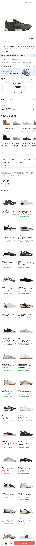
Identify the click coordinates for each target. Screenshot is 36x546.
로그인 (18, 86)
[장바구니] (33, 2)
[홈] (29, 2)
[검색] (26, 2)
